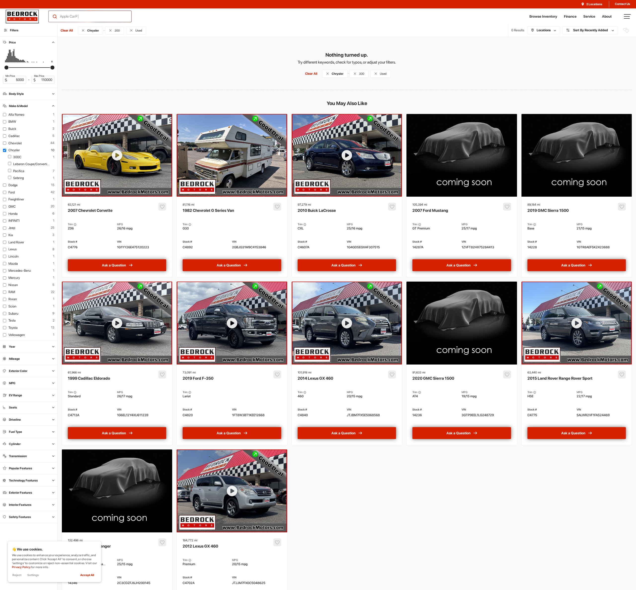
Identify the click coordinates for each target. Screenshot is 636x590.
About (607, 16)
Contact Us (622, 4)
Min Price (10, 75)
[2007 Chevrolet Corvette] (117, 237)
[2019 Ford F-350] (232, 405)
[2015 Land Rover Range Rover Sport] (576, 405)
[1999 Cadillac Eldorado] (117, 405)
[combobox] (85, 16)
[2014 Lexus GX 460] (347, 405)
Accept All (87, 575)
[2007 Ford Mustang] (461, 237)
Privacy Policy (21, 567)
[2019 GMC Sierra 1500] (576, 237)
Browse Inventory (543, 16)
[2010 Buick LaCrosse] (347, 237)
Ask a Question (114, 265)
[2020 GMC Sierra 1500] (461, 405)
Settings (33, 575)
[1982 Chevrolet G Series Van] (232, 237)
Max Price (39, 75)
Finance (570, 16)
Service (589, 16)
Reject (16, 575)
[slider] (6, 67)
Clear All (67, 30)
